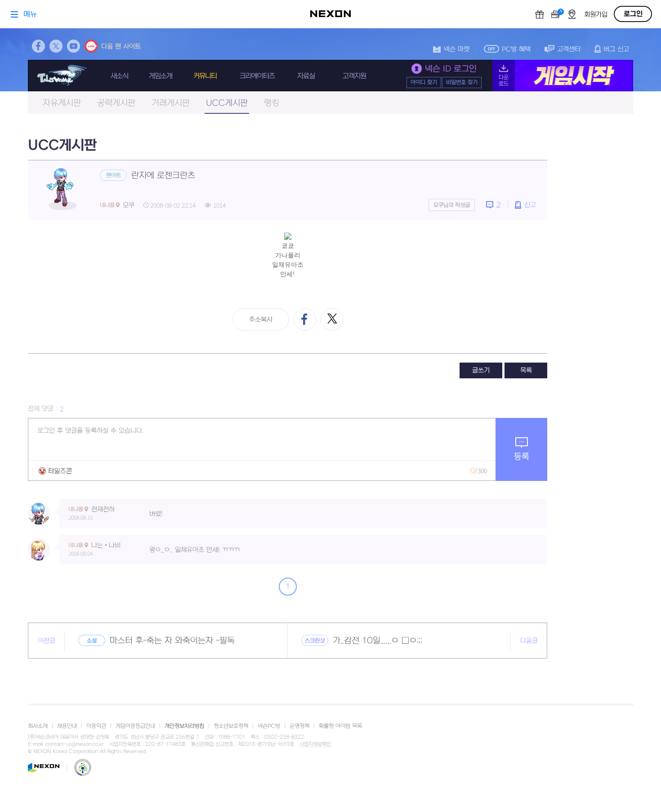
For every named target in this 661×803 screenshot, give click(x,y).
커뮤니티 (205, 76)
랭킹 (271, 103)
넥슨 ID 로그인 (451, 69)
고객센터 (569, 49)
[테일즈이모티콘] (55, 470)
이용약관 (96, 726)
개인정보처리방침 (184, 726)
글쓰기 (481, 370)
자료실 (306, 76)
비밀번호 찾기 (462, 82)
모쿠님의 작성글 (451, 205)
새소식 (119, 76)
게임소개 (160, 76)
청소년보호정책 (231, 726)
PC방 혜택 (516, 49)
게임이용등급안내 (135, 726)
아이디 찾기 (424, 82)
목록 (526, 370)
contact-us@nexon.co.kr (74, 744)
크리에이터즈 (257, 76)
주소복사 (260, 319)
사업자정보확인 (315, 744)
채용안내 (67, 726)
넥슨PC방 (269, 726)
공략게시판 (116, 103)
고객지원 (354, 76)
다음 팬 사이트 (121, 46)
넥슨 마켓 (456, 49)
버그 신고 (616, 49)
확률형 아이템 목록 (340, 726)
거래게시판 (171, 103)
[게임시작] (562, 75)
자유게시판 (62, 103)
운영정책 (299, 726)
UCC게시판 (227, 103)
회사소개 (38, 726)
